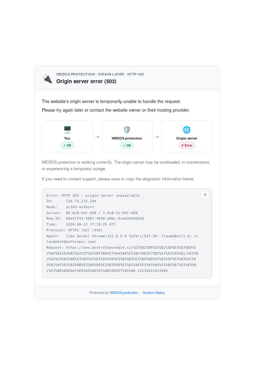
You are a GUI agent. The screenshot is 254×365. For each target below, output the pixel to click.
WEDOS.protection (124, 292)
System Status (154, 292)
